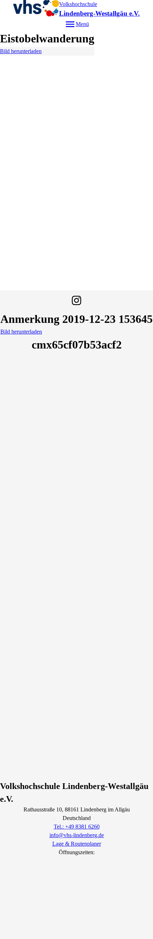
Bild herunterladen (21, 51)
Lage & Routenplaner (76, 844)
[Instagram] (76, 300)
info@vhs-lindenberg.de (76, 835)
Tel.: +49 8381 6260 (77, 827)
